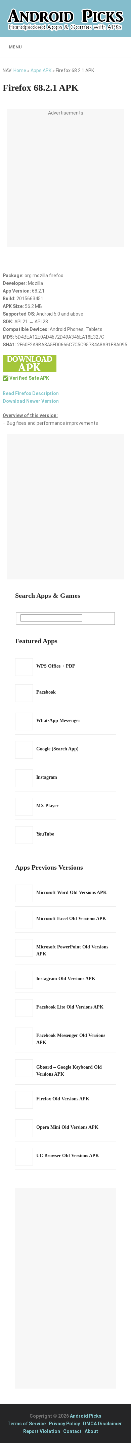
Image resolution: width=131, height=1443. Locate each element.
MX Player (47, 805)
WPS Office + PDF (55, 666)
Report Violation (41, 1431)
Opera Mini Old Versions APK (67, 1127)
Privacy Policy (64, 1423)
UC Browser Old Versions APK (67, 1155)
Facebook (46, 692)
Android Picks (85, 1416)
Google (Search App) (57, 748)
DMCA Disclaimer (102, 1423)
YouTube (45, 834)
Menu (15, 46)
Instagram (46, 777)
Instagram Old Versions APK (65, 978)
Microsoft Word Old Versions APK (71, 892)
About (91, 1431)
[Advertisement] (65, 182)
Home (19, 70)
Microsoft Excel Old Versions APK (71, 918)
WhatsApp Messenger (58, 720)
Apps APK (41, 70)
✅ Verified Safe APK (26, 378)
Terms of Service (26, 1423)
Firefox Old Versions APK (62, 1098)
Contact (72, 1431)
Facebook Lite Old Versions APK (69, 1007)
